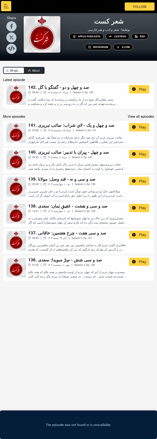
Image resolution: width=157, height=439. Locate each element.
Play (142, 89)
